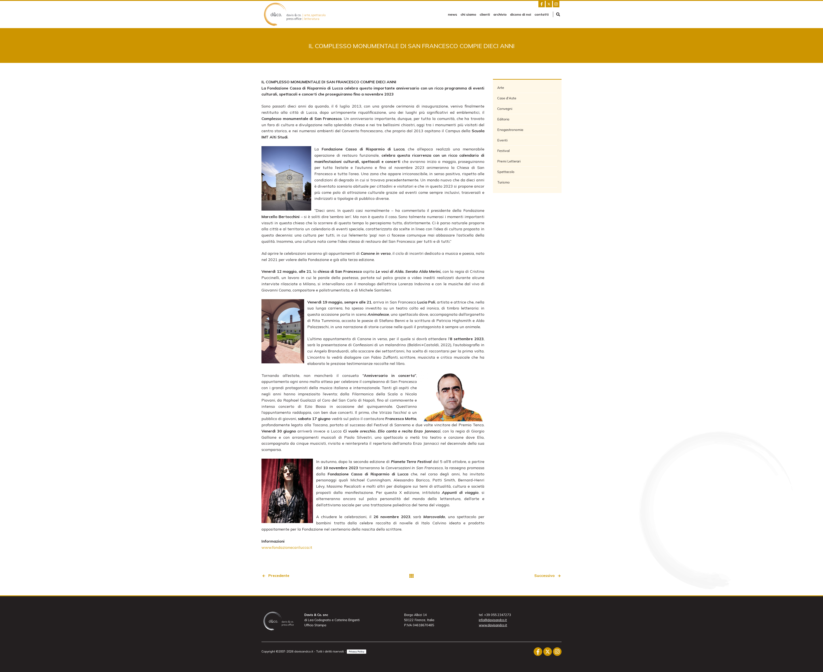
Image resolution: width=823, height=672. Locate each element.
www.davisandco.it (493, 625)
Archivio (500, 14)
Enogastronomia (510, 129)
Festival (503, 151)
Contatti (542, 14)
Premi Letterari (509, 161)
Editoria (503, 119)
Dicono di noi (520, 14)
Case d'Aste (506, 98)
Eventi (502, 140)
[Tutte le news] (411, 575)
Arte (500, 87)
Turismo (503, 182)
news (452, 14)
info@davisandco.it (493, 620)
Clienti (485, 14)
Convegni (504, 108)
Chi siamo (468, 14)
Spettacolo (505, 172)
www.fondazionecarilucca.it (286, 547)
